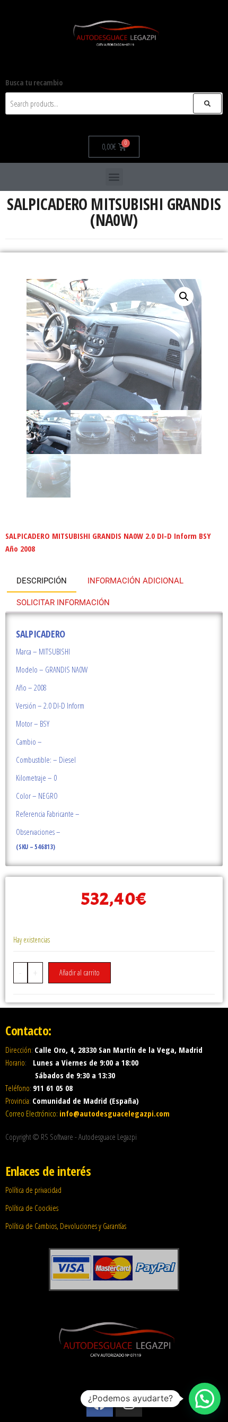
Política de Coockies (31, 1207)
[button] (114, 177)
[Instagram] (129, 1403)
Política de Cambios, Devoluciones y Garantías (65, 1225)
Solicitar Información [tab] (63, 602)
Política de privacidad (33, 1189)
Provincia (17, 1100)
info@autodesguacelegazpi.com (114, 1113)
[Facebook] (99, 1403)
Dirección (18, 1049)
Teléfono (17, 1088)
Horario (15, 1062)
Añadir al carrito (79, 972)
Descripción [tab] (41, 581)
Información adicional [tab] (135, 581)
